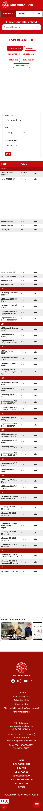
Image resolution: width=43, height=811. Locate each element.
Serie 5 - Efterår (7, 226)
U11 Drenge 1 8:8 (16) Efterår (9, 481)
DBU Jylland (21, 772)
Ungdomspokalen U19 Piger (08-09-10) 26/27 (10, 313)
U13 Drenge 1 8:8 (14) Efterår (9, 442)
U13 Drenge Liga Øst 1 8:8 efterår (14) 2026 (9, 435)
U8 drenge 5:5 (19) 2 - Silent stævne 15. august (9, 526)
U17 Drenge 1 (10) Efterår (7, 335)
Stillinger (13, 60)
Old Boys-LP (5, 230)
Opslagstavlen (21, 66)
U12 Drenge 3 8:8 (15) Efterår (9, 471)
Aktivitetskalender (21, 712)
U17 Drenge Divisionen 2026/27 (9, 329)
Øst (22, 230)
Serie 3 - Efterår (7, 221)
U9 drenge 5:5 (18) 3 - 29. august (9, 514)
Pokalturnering (24, 174)
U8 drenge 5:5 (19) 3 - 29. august (9, 545)
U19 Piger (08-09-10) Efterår (9, 306)
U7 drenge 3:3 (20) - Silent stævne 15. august (9, 556)
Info (35, 174)
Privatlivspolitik (21, 700)
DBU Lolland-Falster (21, 780)
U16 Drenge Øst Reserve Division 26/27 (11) (8, 372)
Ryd (8, 154)
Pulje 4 (23, 497)
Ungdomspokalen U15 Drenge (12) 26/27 (9, 402)
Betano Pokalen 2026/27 (7, 174)
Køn (6, 128)
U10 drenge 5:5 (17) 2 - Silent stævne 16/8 (9, 498)
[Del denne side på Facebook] (2, 802)
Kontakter (12, 54)
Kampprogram (29, 54)
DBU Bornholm (21, 764)
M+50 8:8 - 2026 (7, 284)
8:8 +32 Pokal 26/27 (8, 276)
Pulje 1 (23, 179)
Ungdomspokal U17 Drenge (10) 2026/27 (9, 342)
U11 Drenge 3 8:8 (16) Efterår (9, 487)
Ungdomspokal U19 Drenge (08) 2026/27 (9, 319)
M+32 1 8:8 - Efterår (8, 272)
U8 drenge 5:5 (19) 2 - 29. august (9, 539)
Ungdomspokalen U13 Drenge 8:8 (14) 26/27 (9, 454)
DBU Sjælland (21, 784)
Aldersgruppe (11, 140)
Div (22, 294)
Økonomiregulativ (21, 697)
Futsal (21, 787)
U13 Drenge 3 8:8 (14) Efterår (9, 448)
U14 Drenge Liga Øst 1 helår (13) (9, 419)
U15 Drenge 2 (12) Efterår (7, 390)
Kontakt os (21, 693)
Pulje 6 (23, 539)
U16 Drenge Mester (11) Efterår (9, 358)
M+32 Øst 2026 (6, 280)
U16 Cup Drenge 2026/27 (7, 352)
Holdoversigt (15, 48)
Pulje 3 (23, 514)
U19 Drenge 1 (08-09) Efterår (9, 300)
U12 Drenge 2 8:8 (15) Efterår (9, 464)
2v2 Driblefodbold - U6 (9, 571)
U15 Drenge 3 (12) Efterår (7, 396)
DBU (21, 761)
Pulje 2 (23, 221)
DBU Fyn (21, 768)
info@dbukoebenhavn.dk (24, 741)
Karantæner (28, 60)
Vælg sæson (10, 115)
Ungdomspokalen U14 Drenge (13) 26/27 (9, 425)
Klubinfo (30, 48)
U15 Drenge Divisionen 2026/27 (9, 383)
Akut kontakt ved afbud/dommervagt (21, 708)
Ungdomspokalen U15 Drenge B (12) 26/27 (9, 408)
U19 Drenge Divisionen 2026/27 (9, 294)
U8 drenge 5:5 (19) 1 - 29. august (9, 533)
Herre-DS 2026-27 (8, 179)
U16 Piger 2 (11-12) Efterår (8, 365)
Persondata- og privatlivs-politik (21, 795)
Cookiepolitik (21, 704)
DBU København (21, 776)
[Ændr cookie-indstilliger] (4, 807)
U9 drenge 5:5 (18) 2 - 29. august (9, 508)
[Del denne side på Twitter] (6, 802)
